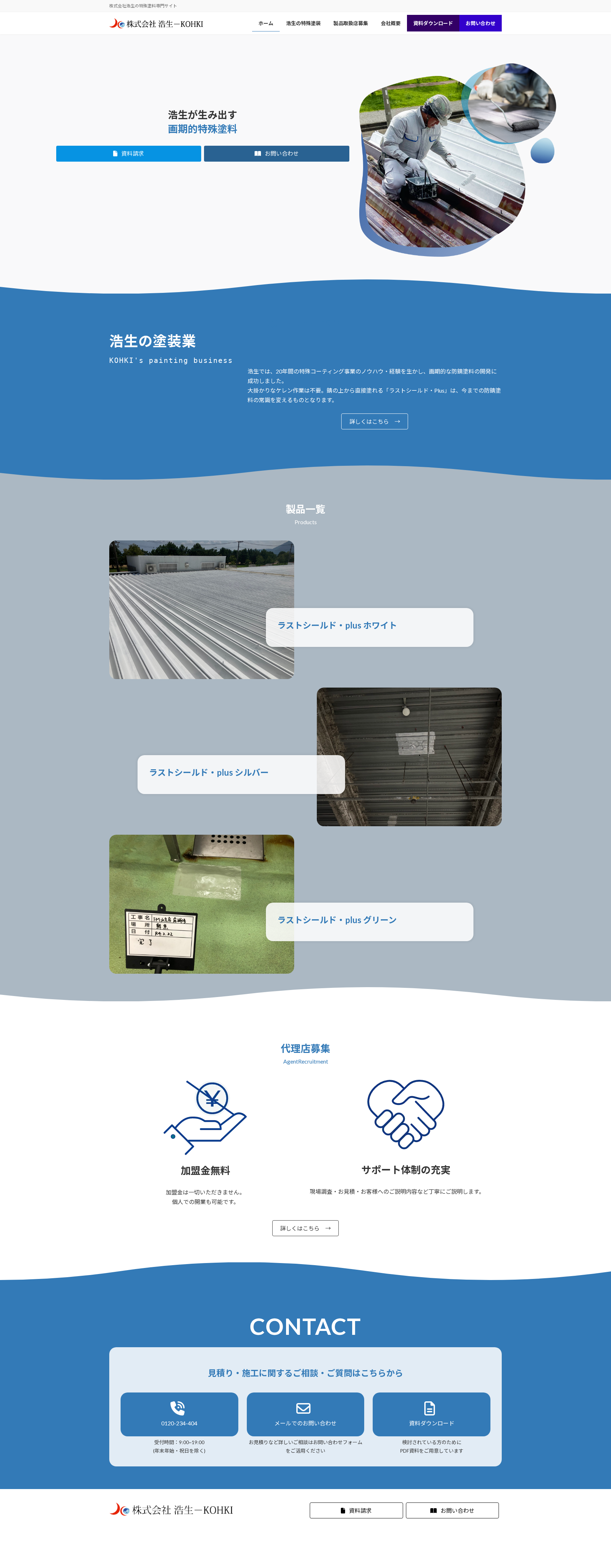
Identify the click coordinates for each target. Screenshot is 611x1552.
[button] (129, 154)
